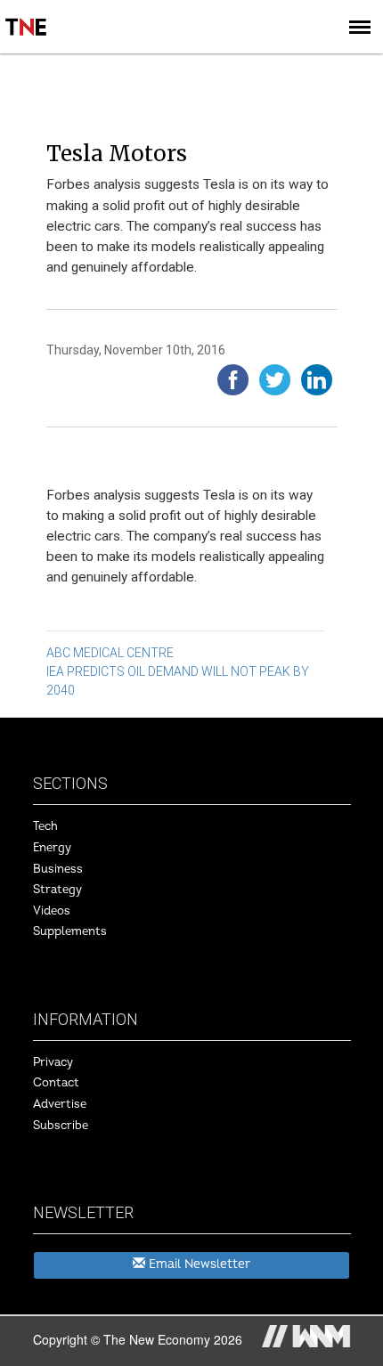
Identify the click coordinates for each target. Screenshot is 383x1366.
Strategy (57, 889)
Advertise (59, 1104)
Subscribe (60, 1125)
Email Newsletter (197, 1264)
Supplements (70, 931)
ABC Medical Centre (110, 653)
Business (58, 869)
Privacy (53, 1062)
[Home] (26, 14)
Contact (56, 1083)
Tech (45, 826)
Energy (52, 848)
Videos (51, 911)
